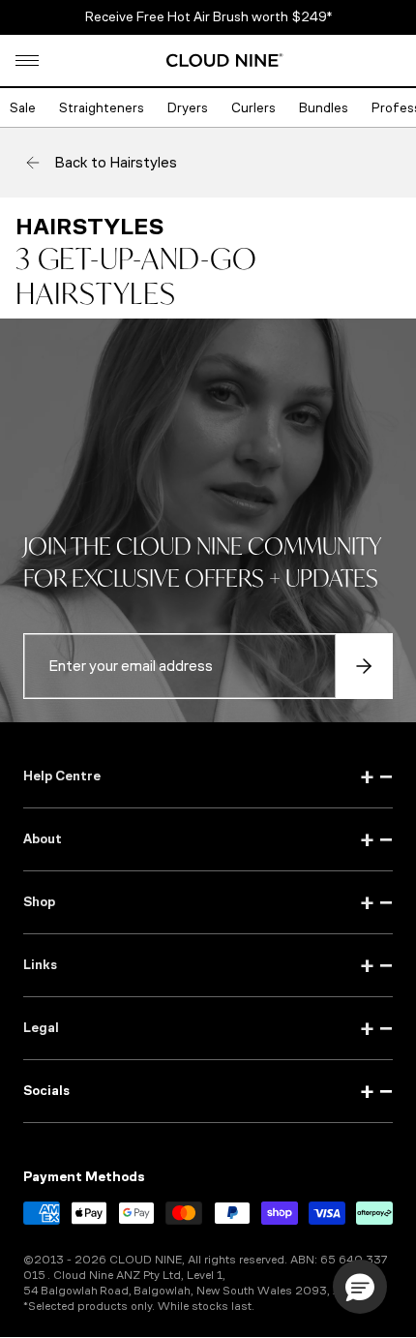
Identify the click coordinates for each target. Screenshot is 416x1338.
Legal (208, 1028)
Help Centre (208, 776)
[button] (27, 60)
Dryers (187, 108)
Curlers (253, 108)
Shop (208, 902)
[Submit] (364, 666)
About (208, 839)
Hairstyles (89, 226)
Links (208, 965)
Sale (23, 108)
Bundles (323, 108)
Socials (208, 1091)
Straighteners (101, 108)
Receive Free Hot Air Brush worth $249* (208, 17)
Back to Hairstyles (115, 162)
